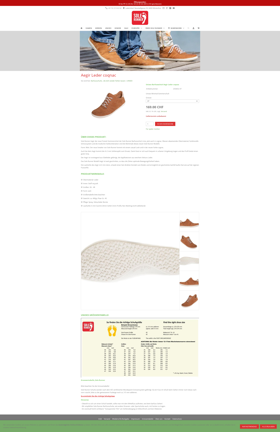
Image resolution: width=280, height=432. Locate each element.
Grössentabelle (147, 419)
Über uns (158, 419)
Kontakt (167, 419)
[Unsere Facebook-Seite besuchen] (167, 8)
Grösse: (149, 98)
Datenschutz (177, 419)
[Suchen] (188, 28)
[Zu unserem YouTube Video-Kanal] (173, 8)
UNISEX (129, 81)
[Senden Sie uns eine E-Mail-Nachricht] (163, 8)
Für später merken (153, 129)
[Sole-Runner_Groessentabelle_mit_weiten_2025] (140, 348)
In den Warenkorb (165, 124)
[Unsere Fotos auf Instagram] (170, 8)
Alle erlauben (268, 426)
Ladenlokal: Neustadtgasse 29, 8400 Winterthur (143, 8)
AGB (100, 419)
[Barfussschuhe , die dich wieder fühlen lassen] (81, 28)
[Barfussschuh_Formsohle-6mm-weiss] (130, 261)
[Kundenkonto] (193, 28)
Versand (164, 111)
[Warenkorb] (198, 28)
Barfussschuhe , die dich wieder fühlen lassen (108, 81)
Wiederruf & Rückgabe (120, 419)
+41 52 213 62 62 (115, 8)
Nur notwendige (249, 426)
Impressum (135, 419)
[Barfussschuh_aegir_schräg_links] (107, 103)
